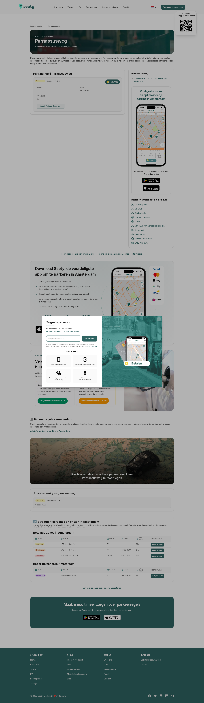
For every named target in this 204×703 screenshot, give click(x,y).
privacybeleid (92, 346)
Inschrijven (89, 338)
